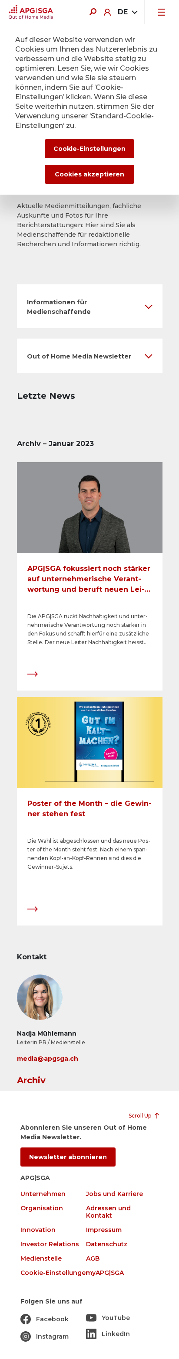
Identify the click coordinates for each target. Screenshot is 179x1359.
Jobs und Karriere (114, 1194)
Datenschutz (106, 1244)
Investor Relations (49, 1244)
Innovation (38, 1230)
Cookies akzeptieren (89, 174)
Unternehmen (43, 1194)
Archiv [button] (31, 1080)
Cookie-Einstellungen (55, 1273)
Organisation (41, 1208)
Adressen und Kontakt (108, 1212)
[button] (89, 306)
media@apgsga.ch (47, 1058)
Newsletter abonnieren (68, 1157)
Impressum (104, 1230)
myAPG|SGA (105, 1273)
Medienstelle (41, 1258)
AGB (92, 1258)
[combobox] (127, 12)
